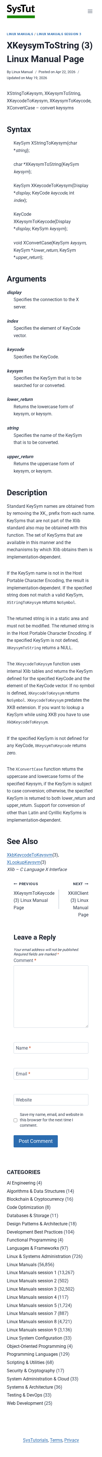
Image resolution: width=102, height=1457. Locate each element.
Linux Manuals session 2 (32, 1280)
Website (24, 1099)
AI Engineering (21, 1183)
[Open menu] (90, 11)
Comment (25, 960)
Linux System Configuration (34, 1338)
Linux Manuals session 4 (32, 1297)
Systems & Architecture (30, 1387)
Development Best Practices (35, 1232)
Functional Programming (32, 1240)
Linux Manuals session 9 (32, 1330)
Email (23, 1074)
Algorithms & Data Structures (36, 1191)
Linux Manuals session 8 (32, 1321)
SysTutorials (35, 1440)
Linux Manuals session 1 (32, 1272)
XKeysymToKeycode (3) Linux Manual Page (34, 896)
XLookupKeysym (24, 862)
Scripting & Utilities (25, 1362)
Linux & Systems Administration (39, 1256)
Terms (56, 1440)
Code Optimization (25, 1207)
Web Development (25, 1403)
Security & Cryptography (31, 1370)
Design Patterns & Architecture (37, 1223)
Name (23, 1047)
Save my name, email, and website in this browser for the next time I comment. (51, 1120)
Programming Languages (32, 1354)
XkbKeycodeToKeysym (29, 855)
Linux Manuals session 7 (32, 1313)
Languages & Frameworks (33, 1248)
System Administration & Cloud (38, 1379)
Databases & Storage (28, 1215)
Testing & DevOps (24, 1395)
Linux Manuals (20, 34)
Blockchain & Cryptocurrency (35, 1199)
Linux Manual (22, 72)
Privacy (71, 1440)
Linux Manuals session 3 (59, 34)
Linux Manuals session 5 (32, 1305)
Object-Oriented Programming (36, 1346)
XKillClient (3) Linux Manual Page (78, 899)
